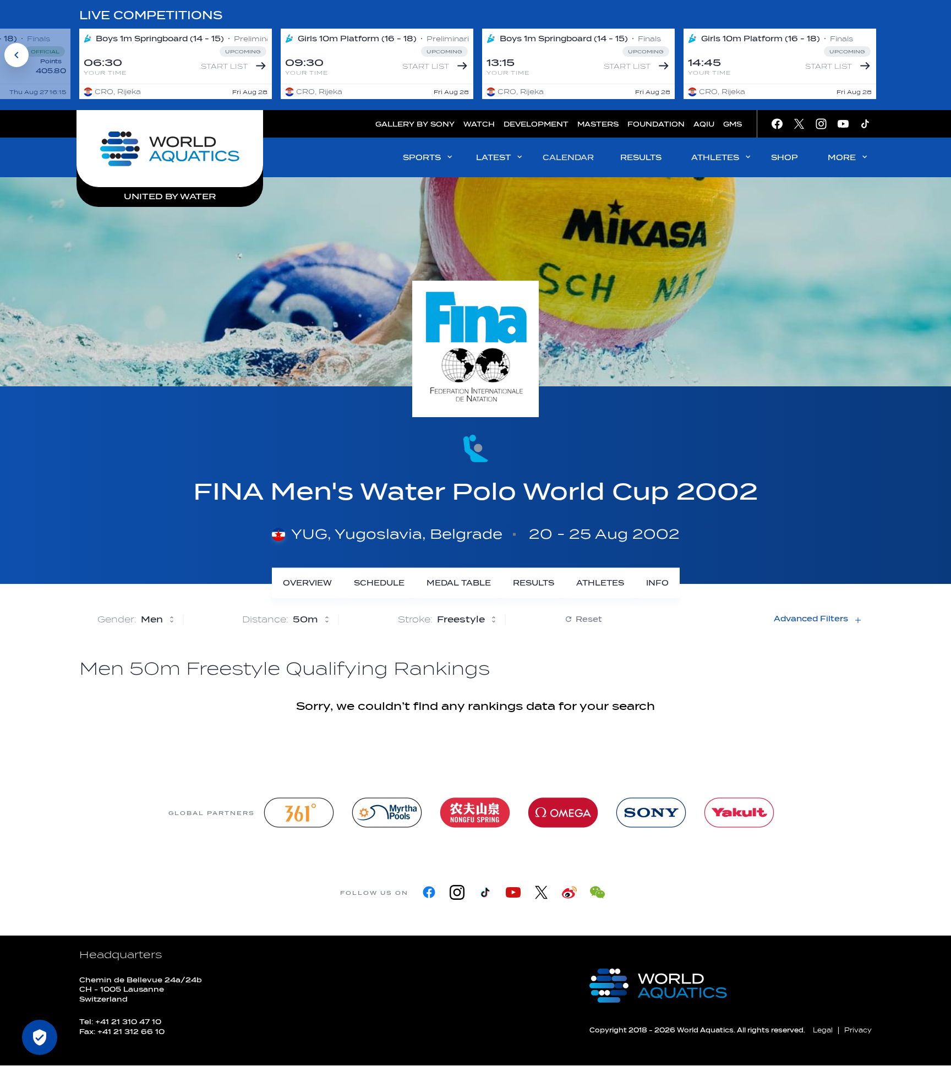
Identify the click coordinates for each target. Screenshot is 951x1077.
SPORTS (422, 158)
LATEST (493, 158)
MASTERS (598, 124)
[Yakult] (739, 812)
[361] (298, 812)
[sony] (651, 812)
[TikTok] (485, 892)
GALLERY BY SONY (415, 124)
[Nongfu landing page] (474, 812)
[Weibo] (569, 892)
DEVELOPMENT (536, 124)
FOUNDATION (656, 124)
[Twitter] (541, 892)
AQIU (703, 124)
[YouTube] (513, 892)
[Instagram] (457, 892)
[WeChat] (597, 892)
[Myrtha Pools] (386, 812)
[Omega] (563, 812)
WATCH (479, 124)
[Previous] (16, 55)
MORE (842, 158)
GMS (732, 124)
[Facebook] (429, 892)
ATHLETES (715, 158)
